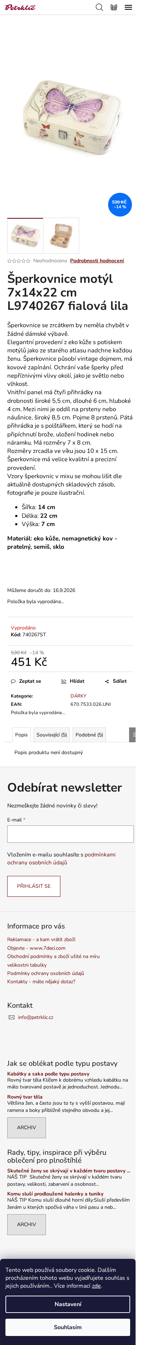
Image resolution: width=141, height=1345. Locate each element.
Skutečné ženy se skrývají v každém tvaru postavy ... (68, 1170)
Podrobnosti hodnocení (97, 260)
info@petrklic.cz (35, 1017)
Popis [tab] (21, 734)
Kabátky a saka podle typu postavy (48, 1074)
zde (96, 1286)
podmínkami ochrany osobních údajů (61, 858)
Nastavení (68, 1304)
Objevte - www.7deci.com (36, 948)
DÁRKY (78, 696)
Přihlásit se (34, 886)
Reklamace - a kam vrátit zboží (41, 939)
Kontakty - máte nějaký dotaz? (41, 981)
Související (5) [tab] (52, 734)
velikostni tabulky (27, 965)
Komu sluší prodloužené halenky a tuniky (55, 1194)
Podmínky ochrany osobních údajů (45, 973)
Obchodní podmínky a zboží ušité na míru (53, 956)
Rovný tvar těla (25, 1097)
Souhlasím (68, 1327)
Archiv (26, 1127)
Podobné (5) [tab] (89, 734)
